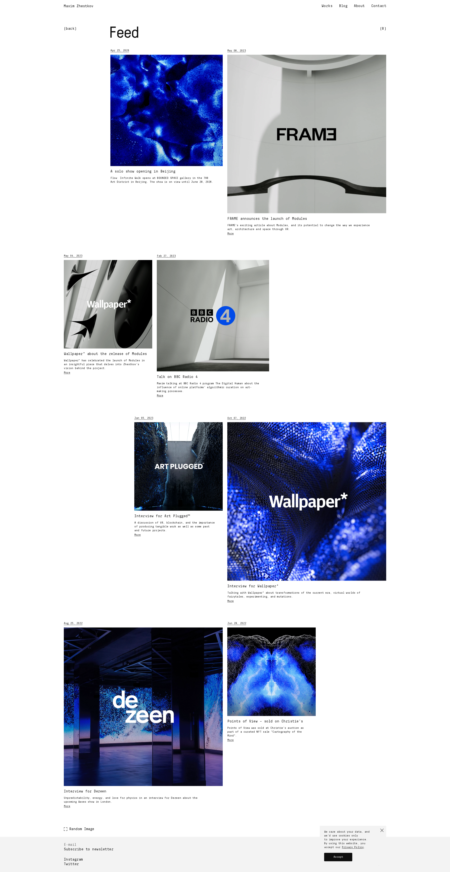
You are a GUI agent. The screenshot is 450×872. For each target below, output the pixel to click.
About (359, 6)
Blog (343, 6)
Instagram (73, 859)
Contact (378, 6)
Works (327, 6)
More (230, 233)
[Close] (382, 830)
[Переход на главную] (78, 6)
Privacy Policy (353, 847)
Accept (338, 857)
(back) (70, 29)
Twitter (71, 864)
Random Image (81, 829)
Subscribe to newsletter (89, 849)
